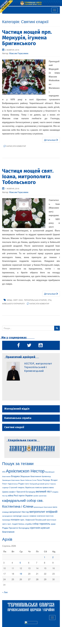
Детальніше (50, 139)
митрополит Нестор (19, 511)
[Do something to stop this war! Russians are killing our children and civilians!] (6, 6)
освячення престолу (45, 516)
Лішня (22, 480)
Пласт (4, 483)
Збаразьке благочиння (30, 476)
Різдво (21, 483)
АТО (3, 471)
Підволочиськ (13, 484)
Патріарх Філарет (50, 480)
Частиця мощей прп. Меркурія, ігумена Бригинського (27, 38)
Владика (15, 476)
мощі (9, 300)
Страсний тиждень (17, 487)
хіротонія (35, 527)
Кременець (46, 476)
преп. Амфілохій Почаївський (33, 519)
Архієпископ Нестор (25, 471)
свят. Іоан (18, 300)
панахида (6, 520)
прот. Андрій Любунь (15, 524)
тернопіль (44, 523)
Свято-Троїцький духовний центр (37, 484)
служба (28, 523)
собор (35, 523)
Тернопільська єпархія (35, 300)
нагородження (7, 516)
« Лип (5, 592)
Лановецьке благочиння (11, 480)
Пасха (39, 480)
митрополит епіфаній (43, 511)
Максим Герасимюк (18, 53)
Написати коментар (16, 146)
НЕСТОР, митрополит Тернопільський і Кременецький (38, 367)
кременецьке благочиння (43, 507)
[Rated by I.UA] (31, 622)
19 (21, 573)
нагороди (17, 515)
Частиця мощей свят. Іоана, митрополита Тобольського (27, 176)
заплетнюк (42, 495)
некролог (25, 516)
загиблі (35, 495)
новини (32, 515)
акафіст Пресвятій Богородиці (22, 491)
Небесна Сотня (30, 480)
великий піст (44, 491)
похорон (15, 519)
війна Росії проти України (20, 495)
